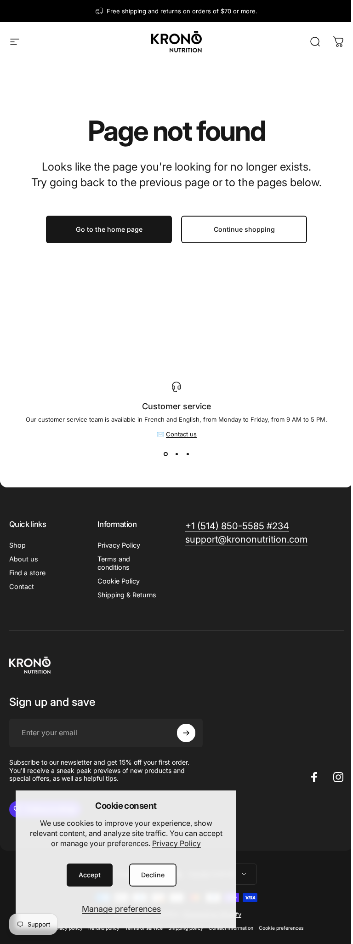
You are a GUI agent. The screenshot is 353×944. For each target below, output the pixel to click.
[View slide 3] (187, 454)
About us (23, 559)
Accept (90, 875)
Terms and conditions (113, 563)
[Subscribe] (186, 733)
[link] (237, 526)
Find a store (27, 573)
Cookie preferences (281, 928)
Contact (21, 586)
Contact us (181, 434)
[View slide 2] (176, 454)
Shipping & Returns (126, 595)
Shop (17, 545)
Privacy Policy (176, 843)
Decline (153, 875)
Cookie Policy (118, 581)
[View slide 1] (165, 454)
